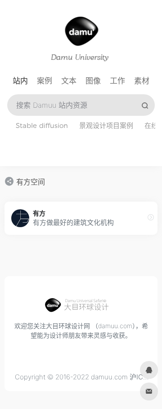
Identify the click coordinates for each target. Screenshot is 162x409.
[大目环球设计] (81, 307)
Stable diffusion (42, 125)
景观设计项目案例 (106, 125)
